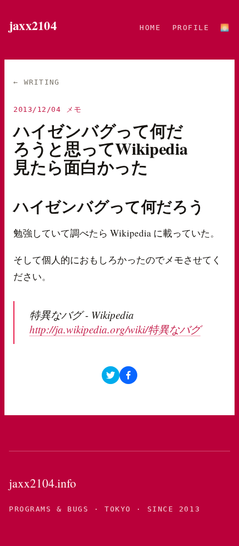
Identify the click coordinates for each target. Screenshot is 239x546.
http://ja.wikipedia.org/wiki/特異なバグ (115, 329)
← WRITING (36, 82)
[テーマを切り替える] (225, 27)
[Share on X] (111, 375)
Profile (191, 27)
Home (150, 27)
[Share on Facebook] (128, 375)
